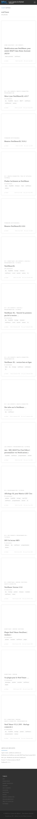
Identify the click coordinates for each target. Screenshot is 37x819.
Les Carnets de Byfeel (14, 813)
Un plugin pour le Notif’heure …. (16, 678)
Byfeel (7, 107)
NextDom (6, 792)
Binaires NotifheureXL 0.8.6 (14, 226)
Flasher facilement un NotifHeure (16, 181)
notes (5, 794)
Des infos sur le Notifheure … (15, 407)
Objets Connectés (9, 797)
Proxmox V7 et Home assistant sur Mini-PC (10, 760)
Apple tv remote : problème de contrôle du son (11, 752)
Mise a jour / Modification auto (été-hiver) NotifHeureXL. (13, 757)
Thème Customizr (27, 816)
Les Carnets (7, 788)
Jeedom (5, 785)
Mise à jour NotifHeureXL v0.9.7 (16, 96)
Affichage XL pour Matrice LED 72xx (18, 494)
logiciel (5, 790)
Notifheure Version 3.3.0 (13, 587)
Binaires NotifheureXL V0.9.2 (15, 141)
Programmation (8, 799)
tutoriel (6, 803)
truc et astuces (8, 801)
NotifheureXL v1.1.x (5, 762)
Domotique (6, 781)
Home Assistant (8, 783)
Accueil (3, 7)
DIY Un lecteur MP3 (11, 540)
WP (12, 816)
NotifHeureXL (9, 266)
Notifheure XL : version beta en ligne (18, 362)
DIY (4, 779)
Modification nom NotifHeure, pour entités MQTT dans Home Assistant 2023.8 (17, 50)
